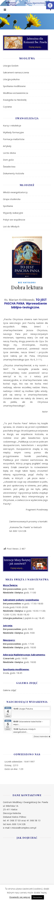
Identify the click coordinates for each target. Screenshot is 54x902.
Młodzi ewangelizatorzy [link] (15, 192)
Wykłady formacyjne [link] (13, 132)
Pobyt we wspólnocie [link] (14, 219)
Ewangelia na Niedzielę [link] (14, 99)
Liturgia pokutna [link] (11, 79)
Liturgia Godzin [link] (10, 65)
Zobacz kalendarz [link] (41, 736)
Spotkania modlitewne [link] (14, 86)
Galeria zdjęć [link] (9, 690)
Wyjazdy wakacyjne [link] (13, 212)
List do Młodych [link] (11, 226)
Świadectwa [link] (9, 166)
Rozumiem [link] (37, 897)
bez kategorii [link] (27, 282)
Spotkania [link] (8, 205)
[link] (50, 5)
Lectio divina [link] (9, 152)
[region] (27, 21)
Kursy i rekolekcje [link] (12, 125)
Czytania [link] (7, 106)
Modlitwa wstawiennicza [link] (15, 92)
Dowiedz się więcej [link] (19, 897)
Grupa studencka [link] (11, 199)
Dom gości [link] (8, 159)
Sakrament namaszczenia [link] (16, 72)
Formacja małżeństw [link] (13, 139)
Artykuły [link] (7, 146)
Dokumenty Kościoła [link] (13, 173)
